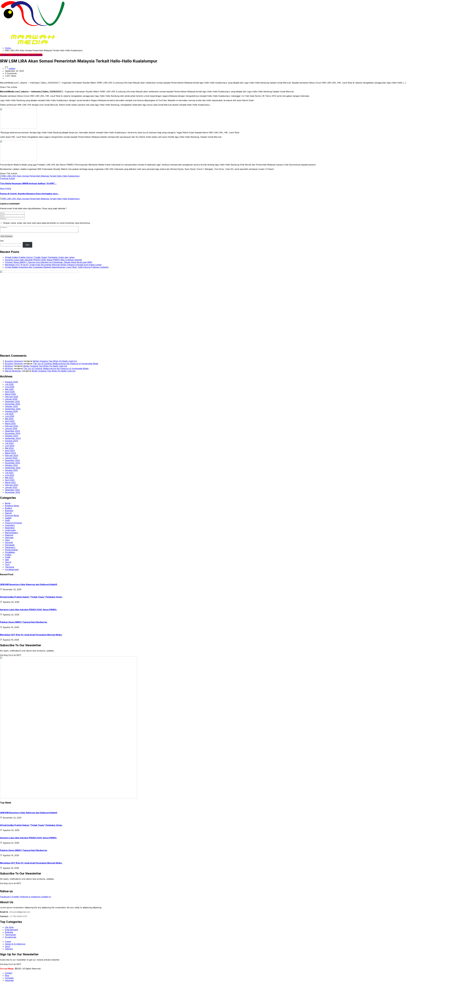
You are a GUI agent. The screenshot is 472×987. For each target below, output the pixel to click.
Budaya (8, 508)
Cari (2, 241)
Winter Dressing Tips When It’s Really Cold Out (55, 361)
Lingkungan (10, 530)
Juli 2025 (9, 414)
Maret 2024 (10, 453)
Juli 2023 (9, 472)
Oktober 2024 (11, 436)
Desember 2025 (12, 401)
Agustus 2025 (11, 411)
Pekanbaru (10, 547)
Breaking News (12, 505)
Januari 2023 (11, 487)
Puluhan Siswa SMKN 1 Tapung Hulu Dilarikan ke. (23, 622)
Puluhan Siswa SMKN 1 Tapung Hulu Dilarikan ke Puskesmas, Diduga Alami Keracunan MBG (48, 262)
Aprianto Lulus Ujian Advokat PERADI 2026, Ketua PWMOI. (28, 609)
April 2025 (10, 421)
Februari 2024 (11, 455)
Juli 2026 (9, 384)
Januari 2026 (11, 399)
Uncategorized (12, 569)
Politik (7, 557)
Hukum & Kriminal (13, 523)
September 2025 (12, 409)
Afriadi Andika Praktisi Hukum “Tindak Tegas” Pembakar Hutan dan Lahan (40, 257)
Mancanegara (11, 532)
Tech (7, 564)
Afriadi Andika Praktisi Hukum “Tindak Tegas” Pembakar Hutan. (31, 597)
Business (9, 510)
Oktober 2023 (11, 465)
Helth (7, 520)
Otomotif (9, 542)
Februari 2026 (11, 396)
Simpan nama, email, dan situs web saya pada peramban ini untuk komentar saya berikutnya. (46, 223)
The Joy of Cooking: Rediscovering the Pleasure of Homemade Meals (65, 363)
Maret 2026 (10, 394)
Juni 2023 (9, 475)
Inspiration (10, 525)
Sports (8, 562)
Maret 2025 (10, 423)
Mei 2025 (9, 418)
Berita (7, 503)
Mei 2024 (9, 448)
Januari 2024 (11, 458)
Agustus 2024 (11, 441)
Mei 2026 (9, 389)
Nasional (9, 535)
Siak (7, 559)
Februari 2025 (11, 426)
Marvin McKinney (13, 371)
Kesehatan (10, 528)
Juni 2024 (9, 445)
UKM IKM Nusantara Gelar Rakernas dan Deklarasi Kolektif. (29, 584)
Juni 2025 (9, 416)
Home (8, 48)
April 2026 (10, 391)
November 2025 (12, 404)
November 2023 (12, 463)
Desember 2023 (12, 460)
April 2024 (10, 450)
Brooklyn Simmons (14, 361)
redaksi (12, 68)
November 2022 (12, 492)
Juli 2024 (9, 443)
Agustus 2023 (11, 470)
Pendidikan (10, 552)
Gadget (8, 518)
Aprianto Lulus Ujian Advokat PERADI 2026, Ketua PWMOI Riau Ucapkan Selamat (43, 260)
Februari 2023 (11, 485)
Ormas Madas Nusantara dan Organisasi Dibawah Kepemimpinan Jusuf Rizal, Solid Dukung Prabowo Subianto (57, 267)
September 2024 (13, 438)
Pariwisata (9, 545)
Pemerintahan (11, 550)
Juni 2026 (9, 387)
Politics (8, 555)
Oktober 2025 (11, 406)
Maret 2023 (10, 482)
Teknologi (9, 567)
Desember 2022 (12, 490)
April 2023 (10, 480)
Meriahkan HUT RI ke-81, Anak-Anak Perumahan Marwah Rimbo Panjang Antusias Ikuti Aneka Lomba (53, 264)
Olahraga (9, 537)
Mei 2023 (9, 477)
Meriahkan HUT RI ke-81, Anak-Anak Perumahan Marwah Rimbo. (31, 635)
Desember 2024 (12, 431)
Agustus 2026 (11, 382)
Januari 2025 (11, 428)
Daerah (8, 513)
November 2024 (12, 433)
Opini (7, 540)
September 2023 (12, 468)
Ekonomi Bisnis (12, 515)
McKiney (9, 366)
